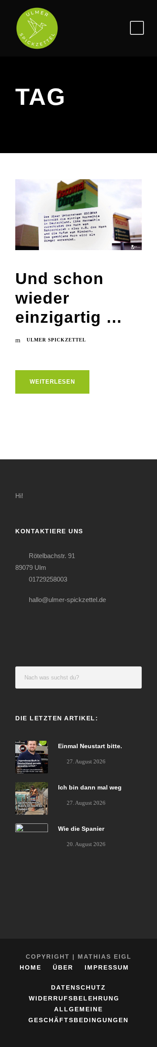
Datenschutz (78, 987)
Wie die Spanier (81, 828)
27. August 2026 (86, 761)
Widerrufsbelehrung (74, 998)
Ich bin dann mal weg (90, 787)
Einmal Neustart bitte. (90, 746)
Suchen (131, 677)
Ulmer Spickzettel (56, 339)
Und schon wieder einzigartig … (69, 298)
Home (30, 967)
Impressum (107, 967)
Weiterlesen (52, 381)
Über (63, 967)
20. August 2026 (86, 844)
